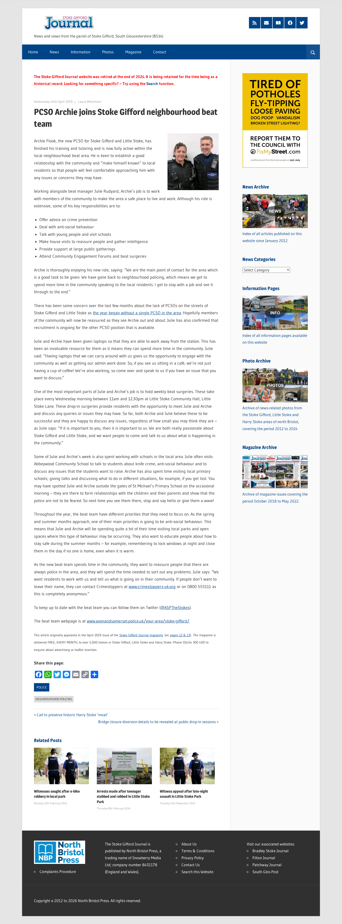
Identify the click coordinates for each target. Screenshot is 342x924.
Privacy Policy (192, 857)
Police (42, 687)
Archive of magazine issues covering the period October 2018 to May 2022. (275, 497)
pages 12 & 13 (180, 635)
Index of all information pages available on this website (274, 339)
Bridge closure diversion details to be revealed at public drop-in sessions (157, 721)
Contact (159, 51)
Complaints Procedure (58, 871)
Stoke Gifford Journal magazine (141, 635)
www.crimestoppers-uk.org (152, 586)
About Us (189, 844)
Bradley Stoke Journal (270, 850)
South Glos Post (265, 871)
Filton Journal (263, 857)
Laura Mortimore (89, 101)
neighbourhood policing (54, 699)
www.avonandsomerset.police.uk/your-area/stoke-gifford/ (138, 621)
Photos (108, 51)
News (54, 51)
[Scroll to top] (334, 916)
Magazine (133, 51)
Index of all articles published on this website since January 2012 (272, 237)
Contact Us (190, 864)
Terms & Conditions (197, 850)
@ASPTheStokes (175, 607)
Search (152, 83)
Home (33, 51)
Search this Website (197, 871)
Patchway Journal (267, 864)
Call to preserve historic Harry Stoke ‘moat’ (72, 714)
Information (80, 51)
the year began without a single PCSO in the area (137, 312)
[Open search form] (313, 51)
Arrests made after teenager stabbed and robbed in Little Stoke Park (123, 796)
